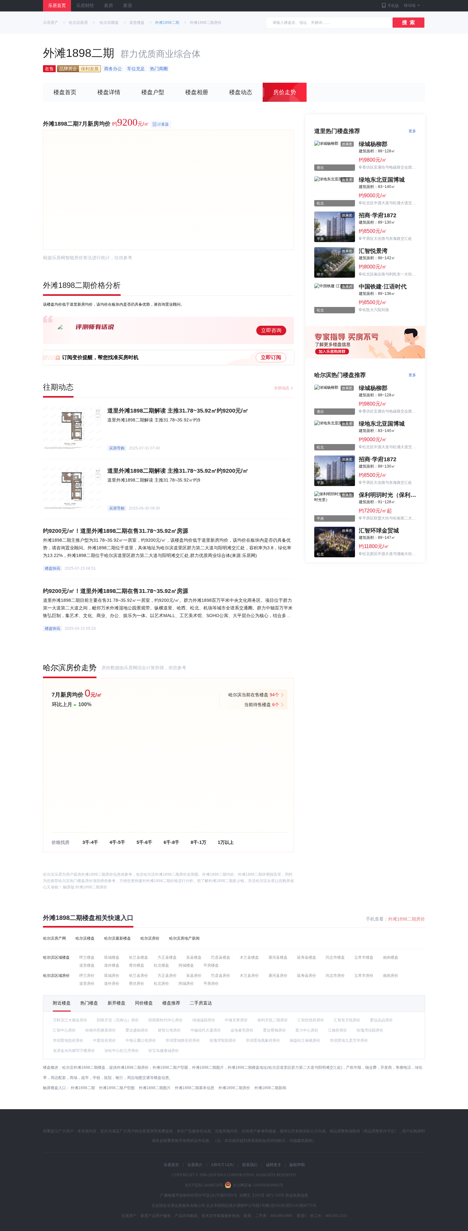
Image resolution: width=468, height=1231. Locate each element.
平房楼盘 (211, 965)
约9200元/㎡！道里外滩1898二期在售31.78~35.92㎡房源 (115, 531)
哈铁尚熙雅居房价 (100, 1030)
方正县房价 (167, 975)
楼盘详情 (108, 92)
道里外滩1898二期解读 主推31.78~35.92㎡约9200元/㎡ (177, 410)
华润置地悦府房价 (68, 1040)
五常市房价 (363, 975)
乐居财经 (85, 5)
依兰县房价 (138, 975)
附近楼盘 (62, 1002)
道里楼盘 (137, 22)
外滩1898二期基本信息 (194, 1088)
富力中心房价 (306, 1030)
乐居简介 (194, 1165)
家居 (127, 5)
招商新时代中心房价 (165, 1020)
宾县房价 (194, 975)
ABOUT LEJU (222, 1165)
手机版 (393, 5)
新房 (108, 5)
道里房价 (87, 983)
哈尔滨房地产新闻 (184, 938)
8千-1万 (198, 842)
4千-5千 (117, 842)
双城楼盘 (111, 957)
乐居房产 (50, 22)
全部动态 (281, 388)
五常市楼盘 (363, 957)
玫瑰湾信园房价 (370, 1030)
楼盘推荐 (171, 1002)
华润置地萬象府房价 (263, 1040)
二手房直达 (201, 1002)
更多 (412, 131)
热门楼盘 (89, 1002)
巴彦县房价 (220, 975)
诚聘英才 (273, 1165)
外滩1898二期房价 (91, 887)
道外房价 (111, 983)
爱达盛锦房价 (136, 1030)
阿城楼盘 (186, 965)
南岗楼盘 (390, 957)
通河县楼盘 (277, 957)
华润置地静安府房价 (183, 1040)
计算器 (163, 124)
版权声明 (297, 1165)
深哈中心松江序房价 (121, 1050)
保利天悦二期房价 (272, 1020)
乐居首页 (57, 5)
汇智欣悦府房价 (310, 1020)
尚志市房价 (335, 975)
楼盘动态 (240, 92)
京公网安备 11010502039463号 (258, 1185)
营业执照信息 (296, 1195)
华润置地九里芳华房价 (349, 1040)
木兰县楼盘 (249, 957)
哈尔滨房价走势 (69, 667)
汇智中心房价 (64, 1030)
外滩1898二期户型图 (117, 1088)
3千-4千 (90, 842)
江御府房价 (337, 1030)
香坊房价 (136, 983)
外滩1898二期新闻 (270, 1088)
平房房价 (211, 983)
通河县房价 (277, 975)
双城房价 (111, 975)
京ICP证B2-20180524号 (204, 1185)
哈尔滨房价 (150, 938)
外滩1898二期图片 (155, 1088)
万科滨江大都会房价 (70, 1020)
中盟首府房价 (104, 1040)
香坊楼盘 (136, 965)
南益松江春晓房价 (305, 1040)
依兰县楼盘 (138, 957)
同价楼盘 (144, 1002)
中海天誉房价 (236, 1020)
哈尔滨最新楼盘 (117, 938)
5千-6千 (144, 842)
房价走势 (284, 92)
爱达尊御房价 (274, 1030)
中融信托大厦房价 (205, 1030)
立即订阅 (271, 357)
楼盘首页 (64, 92)
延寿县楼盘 (306, 957)
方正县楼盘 (167, 957)
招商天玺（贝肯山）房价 (118, 1020)
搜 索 (408, 22)
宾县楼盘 (194, 957)
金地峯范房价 (241, 1030)
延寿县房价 (306, 975)
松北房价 (161, 983)
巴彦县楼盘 (220, 957)
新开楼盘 (116, 1002)
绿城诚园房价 (203, 1020)
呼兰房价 (87, 975)
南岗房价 (390, 975)
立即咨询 (271, 330)
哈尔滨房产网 (54, 938)
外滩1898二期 (167, 22)
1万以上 (226, 842)
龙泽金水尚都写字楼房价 (74, 1050)
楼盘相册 (196, 92)
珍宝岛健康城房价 (163, 1050)
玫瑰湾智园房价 (222, 1040)
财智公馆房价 (169, 1030)
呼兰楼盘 (87, 957)
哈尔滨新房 (78, 22)
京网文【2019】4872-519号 (261, 1195)
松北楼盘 (161, 965)
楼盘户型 (152, 92)
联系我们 (250, 1165)
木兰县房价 (249, 975)
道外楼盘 (111, 965)
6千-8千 (171, 842)
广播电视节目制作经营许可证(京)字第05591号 (198, 1195)
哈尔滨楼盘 (109, 22)
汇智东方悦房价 (347, 1020)
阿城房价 (186, 983)
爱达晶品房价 (381, 1020)
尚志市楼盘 (335, 957)
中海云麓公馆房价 (140, 1040)
